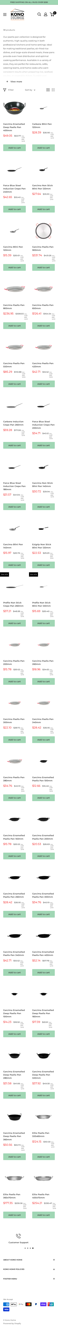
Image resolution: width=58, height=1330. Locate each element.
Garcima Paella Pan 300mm (13, 721)
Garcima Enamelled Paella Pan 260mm (14, 895)
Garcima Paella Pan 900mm (42, 248)
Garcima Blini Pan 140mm (13, 546)
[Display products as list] (53, 89)
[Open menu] (4, 14)
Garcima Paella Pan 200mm (13, 662)
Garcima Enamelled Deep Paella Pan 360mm (14, 1136)
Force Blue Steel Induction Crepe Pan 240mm (14, 188)
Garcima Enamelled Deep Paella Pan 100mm (14, 1013)
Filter (11, 90)
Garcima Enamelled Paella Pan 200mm (43, 837)
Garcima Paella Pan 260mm (42, 662)
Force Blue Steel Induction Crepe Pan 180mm (14, 486)
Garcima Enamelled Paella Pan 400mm (43, 953)
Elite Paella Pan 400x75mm (40, 1196)
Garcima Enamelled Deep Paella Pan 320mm (43, 1074)
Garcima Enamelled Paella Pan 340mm (14, 953)
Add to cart (14, 147)
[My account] (45, 14)
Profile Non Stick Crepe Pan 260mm (13, 604)
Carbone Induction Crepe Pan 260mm (13, 423)
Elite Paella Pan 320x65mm (40, 1134)
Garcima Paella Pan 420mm (42, 365)
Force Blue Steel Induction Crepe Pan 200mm (43, 424)
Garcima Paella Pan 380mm (13, 779)
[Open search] (39, 14)
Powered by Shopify (12, 1323)
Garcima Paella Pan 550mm (13, 365)
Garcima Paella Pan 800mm (13, 307)
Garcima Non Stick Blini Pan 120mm (42, 187)
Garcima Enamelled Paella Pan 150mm (14, 837)
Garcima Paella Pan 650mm (42, 307)
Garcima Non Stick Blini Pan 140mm (42, 484)
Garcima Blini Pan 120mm (13, 248)
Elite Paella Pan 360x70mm (11, 1196)
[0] (52, 14)
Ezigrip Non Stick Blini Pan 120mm (41, 546)
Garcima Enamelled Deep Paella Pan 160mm (43, 1013)
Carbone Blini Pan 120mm (42, 125)
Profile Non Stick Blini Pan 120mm (41, 604)
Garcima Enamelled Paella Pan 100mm (43, 779)
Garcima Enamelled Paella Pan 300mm (43, 895)
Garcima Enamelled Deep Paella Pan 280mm (14, 1074)
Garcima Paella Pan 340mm (42, 721)
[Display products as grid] (48, 89)
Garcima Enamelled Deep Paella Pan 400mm (14, 127)
